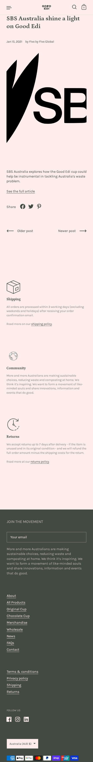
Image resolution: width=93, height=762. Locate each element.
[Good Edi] (46, 7)
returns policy (39, 461)
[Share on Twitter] (31, 206)
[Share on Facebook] (23, 206)
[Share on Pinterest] (39, 206)
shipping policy (41, 324)
